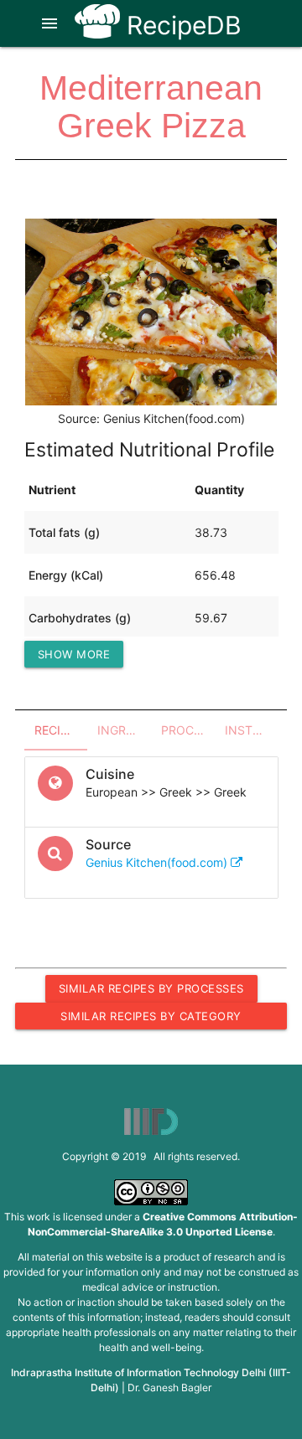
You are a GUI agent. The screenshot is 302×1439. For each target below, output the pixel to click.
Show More (74, 654)
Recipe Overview (61, 730)
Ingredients (124, 730)
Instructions (252, 730)
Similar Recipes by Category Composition (151, 1019)
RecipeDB (181, 25)
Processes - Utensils (188, 730)
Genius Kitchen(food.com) (158, 862)
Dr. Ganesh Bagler (169, 1387)
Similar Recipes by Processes (151, 988)
